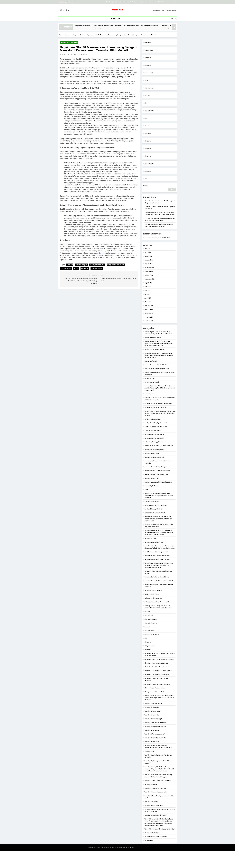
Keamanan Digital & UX (151, 478)
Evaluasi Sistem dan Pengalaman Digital (156, 369)
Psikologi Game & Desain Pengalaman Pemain (158, 602)
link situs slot (148, 73)
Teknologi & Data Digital (151, 707)
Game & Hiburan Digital (151, 382)
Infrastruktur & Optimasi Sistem (154, 438)
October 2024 (148, 321)
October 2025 (148, 275)
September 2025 (149, 279)
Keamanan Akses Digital (151, 453)
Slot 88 (76, 268)
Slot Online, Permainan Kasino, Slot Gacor (157, 684)
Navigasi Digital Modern (151, 501)
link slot (146, 80)
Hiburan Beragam (81, 265)
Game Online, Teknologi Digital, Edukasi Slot (158, 403)
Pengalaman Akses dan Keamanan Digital (157, 555)
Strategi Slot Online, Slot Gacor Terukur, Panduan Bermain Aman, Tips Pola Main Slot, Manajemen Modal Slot (159, 698)
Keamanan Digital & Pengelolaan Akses (156, 474)
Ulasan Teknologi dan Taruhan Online (155, 836)
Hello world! (166, 237)
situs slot (147, 95)
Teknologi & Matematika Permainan (155, 722)
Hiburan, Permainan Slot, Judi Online (155, 427)
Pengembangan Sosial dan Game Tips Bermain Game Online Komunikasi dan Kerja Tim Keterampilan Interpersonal (158, 565)
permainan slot (66, 268)
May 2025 (147, 294)
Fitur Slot (70, 265)
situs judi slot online (150, 623)
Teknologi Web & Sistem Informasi (155, 788)
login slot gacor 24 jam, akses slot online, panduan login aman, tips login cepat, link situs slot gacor (158, 495)
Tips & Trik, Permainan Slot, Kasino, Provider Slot (159, 829)
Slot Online (84, 268)
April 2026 (147, 252)
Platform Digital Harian (151, 594)
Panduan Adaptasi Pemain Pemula (154, 513)
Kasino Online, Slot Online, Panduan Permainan (158, 446)
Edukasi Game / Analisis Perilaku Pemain (157, 365)
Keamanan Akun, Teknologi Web (154, 457)
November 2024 (149, 317)
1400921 (64, 54)
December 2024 (149, 313)
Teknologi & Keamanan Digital (153, 719)
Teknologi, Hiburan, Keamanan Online (155, 792)
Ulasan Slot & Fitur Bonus (152, 833)
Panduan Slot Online (150, 538)
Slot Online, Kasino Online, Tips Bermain (156, 674)
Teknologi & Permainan (151, 730)
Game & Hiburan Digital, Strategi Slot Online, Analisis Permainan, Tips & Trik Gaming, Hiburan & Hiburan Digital (159, 388)
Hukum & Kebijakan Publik (152, 430)
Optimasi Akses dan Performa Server (155, 505)
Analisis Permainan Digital (152, 337)
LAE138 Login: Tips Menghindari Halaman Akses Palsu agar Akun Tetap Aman (140, 2)
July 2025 (147, 286)
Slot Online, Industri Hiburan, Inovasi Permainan (158, 659)
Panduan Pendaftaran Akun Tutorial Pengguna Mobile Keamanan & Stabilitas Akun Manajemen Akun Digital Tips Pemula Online (159, 532)
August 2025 (148, 283)
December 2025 (149, 267)
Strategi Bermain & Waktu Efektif (154, 692)
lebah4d (146, 490)
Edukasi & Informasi (150, 361)
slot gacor (147, 58)
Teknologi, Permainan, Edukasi (153, 805)
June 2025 (147, 290)
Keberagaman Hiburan (97, 265)
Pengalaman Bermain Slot (115, 265)
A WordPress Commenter (152, 237)
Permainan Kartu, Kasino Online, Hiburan (156, 577)
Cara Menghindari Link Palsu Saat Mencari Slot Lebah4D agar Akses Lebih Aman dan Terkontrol (95, 26)
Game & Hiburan (149, 378)
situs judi (147, 611)
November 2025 (149, 271)
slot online (147, 156)
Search (145, 186)
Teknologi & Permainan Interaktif (154, 734)
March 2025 (148, 302)
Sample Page (115, 19)
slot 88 (101, 253)
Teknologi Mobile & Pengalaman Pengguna (157, 780)
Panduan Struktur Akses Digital (153, 542)
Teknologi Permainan (150, 784)
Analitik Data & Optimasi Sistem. (154, 349)
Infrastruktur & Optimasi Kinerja (154, 434)
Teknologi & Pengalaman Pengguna (155, 726)
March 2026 (148, 256)
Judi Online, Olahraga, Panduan (153, 442)
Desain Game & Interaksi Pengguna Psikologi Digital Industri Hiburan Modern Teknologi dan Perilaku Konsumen (158, 355)
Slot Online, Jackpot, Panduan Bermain (156, 663)
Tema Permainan (96, 268)
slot (145, 103)
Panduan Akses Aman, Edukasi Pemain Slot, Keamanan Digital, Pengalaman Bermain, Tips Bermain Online (158, 519)
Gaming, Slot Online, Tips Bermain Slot (156, 423)
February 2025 (148, 306)
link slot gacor (148, 50)
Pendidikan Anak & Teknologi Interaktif (156, 552)
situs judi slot (148, 615)
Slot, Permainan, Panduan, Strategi (154, 688)
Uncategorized (148, 840)
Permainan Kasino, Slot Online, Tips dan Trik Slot (159, 581)
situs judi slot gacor (150, 619)
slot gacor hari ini (149, 646)
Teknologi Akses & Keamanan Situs (155, 738)
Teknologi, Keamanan (151, 802)
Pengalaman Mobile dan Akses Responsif (157, 559)
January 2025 (148, 309)
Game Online (148, 394)
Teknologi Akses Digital (151, 741)
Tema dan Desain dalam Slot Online (155, 815)
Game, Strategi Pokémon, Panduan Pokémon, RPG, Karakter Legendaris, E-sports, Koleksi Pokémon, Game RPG (159, 413)
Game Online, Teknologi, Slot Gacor (155, 407)
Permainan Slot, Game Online (69, 42)
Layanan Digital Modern (151, 486)
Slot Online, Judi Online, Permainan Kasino (157, 667)
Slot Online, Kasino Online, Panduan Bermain (158, 671)
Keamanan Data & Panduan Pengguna (155, 467)
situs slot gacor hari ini (151, 634)
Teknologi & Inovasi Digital (152, 711)
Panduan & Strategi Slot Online (153, 509)
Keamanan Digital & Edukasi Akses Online (157, 470)
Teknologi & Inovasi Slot (151, 715)
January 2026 (148, 264)
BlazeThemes (129, 847)
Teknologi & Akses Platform (153, 703)
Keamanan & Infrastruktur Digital (154, 449)
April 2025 (147, 298)
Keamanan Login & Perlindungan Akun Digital (158, 482)
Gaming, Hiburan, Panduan (152, 419)
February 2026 (148, 260)
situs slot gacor (149, 88)
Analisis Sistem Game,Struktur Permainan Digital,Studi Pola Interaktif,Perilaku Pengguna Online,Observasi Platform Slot (158, 343)
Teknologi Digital (149, 751)
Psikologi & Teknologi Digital (153, 598)
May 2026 (147, 248)
